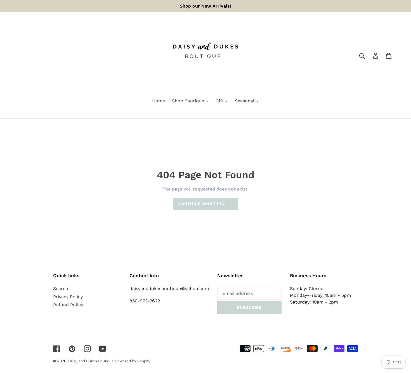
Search (60, 288)
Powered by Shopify (132, 361)
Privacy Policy (68, 296)
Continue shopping (201, 203)
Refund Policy (68, 304)
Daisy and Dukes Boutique (91, 361)
